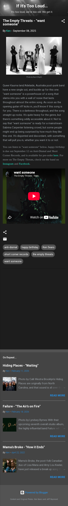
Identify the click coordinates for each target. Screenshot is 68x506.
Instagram (8, 163)
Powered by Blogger (36, 492)
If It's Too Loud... (32, 6)
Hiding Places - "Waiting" (20, 365)
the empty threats (43, 254)
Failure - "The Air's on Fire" (21, 406)
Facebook (24, 163)
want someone (13, 261)
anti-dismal (10, 247)
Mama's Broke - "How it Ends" (24, 447)
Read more (57, 395)
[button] (63, 21)
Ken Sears (48, 247)
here (56, 155)
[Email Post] (5, 240)
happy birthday (30, 247)
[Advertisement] (34, 310)
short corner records (16, 254)
